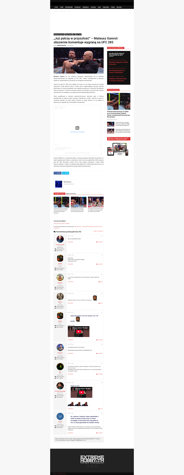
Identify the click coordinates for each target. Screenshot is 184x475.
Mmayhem (60, 352)
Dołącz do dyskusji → (99, 231)
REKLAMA (119, 7)
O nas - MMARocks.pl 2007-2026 (60, 473)
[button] (128, 7)
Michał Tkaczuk (61, 45)
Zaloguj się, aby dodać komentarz (62, 223)
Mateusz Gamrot (63, 11)
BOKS (99, 7)
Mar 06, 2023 (71, 235)
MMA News (68, 34)
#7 (101, 363)
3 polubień (99, 241)
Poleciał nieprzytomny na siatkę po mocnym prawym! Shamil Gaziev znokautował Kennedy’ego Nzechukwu (118, 114)
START (56, 7)
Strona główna (56, 11)
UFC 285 (78, 34)
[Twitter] (129, 1)
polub (101, 281)
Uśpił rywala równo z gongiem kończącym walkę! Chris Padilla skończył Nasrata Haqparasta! (77, 210)
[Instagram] (127, 1)
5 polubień (99, 374)
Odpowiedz (70, 241)
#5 (101, 312)
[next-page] (57, 215)
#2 (101, 255)
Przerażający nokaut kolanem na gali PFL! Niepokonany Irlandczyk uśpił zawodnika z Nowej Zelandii (95, 210)
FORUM (113, 7)
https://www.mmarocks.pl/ (69, 183)
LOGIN (61, 7)
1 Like (100, 408)
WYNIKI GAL (78, 7)
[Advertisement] (92, 23)
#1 (101, 235)
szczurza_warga (60, 244)
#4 (101, 293)
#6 (101, 344)
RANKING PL (86, 7)
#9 (101, 413)
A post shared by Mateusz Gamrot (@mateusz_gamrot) (77, 152)
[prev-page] (54, 215)
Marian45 (60, 282)
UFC (74, 34)
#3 (101, 274)
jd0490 (60, 263)
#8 (101, 382)
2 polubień (99, 264)
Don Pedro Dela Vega (60, 391)
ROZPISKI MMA (69, 7)
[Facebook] (125, 1)
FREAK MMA (106, 7)
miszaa (60, 421)
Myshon (60, 302)
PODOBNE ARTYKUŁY (59, 193)
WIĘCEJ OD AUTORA (71, 193)
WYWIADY (93, 7)
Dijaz (60, 372)
